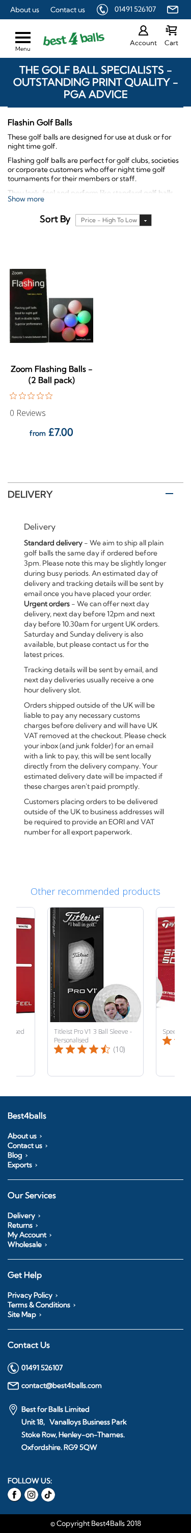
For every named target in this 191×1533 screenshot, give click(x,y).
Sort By (55, 219)
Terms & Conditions (39, 1304)
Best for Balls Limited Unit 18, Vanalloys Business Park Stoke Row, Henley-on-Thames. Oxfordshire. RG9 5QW (74, 1428)
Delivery (30, 494)
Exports (20, 1164)
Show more (26, 198)
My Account (27, 1234)
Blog (15, 1155)
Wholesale (25, 1244)
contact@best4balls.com (61, 1385)
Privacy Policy (30, 1295)
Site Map (22, 1314)
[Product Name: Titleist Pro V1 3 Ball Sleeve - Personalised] (95, 991)
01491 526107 (135, 9)
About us (24, 9)
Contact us (67, 9)
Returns (20, 1225)
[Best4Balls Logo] (65, 38)
